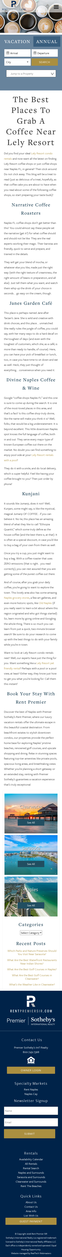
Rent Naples (31, 1089)
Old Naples (45, 603)
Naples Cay (31, 1094)
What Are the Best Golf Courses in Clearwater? (32, 977)
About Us (31, 1202)
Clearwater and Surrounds (31, 1181)
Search (44, 62)
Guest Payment (31, 1221)
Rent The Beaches (31, 1186)
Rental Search (31, 1168)
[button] (57, 9)
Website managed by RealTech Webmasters (31, 1253)
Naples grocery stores (16, 598)
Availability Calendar (31, 1159)
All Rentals (31, 1164)
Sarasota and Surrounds (31, 1177)
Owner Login (31, 1070)
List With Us (31, 1215)
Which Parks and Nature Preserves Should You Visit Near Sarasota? (31, 952)
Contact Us (31, 1207)
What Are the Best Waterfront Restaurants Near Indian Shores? (32, 961)
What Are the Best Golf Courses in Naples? (32, 969)
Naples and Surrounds (31, 1173)
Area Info (31, 1211)
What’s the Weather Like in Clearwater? (32, 984)
